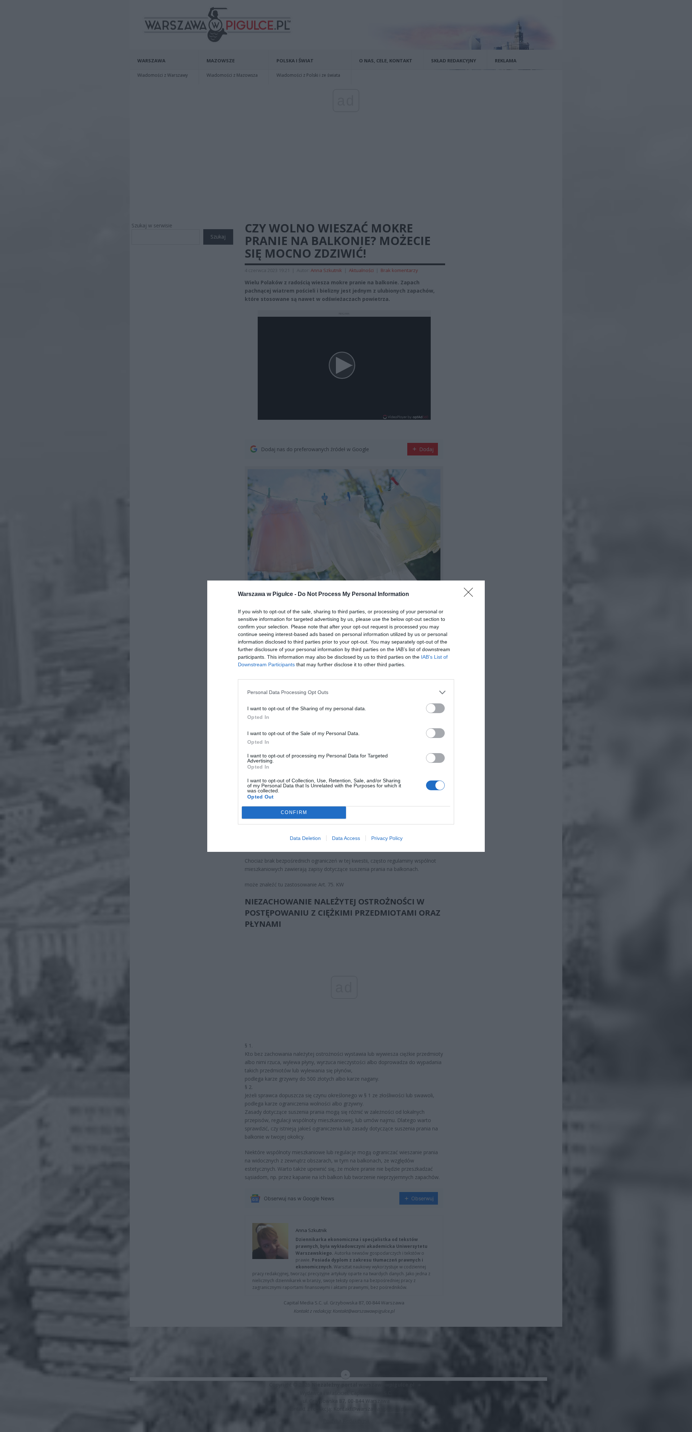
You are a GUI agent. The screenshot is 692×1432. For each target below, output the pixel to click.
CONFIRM (294, 812)
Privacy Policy (387, 838)
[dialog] (346, 716)
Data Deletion (305, 838)
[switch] (435, 708)
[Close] (471, 594)
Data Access (346, 838)
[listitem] (346, 692)
